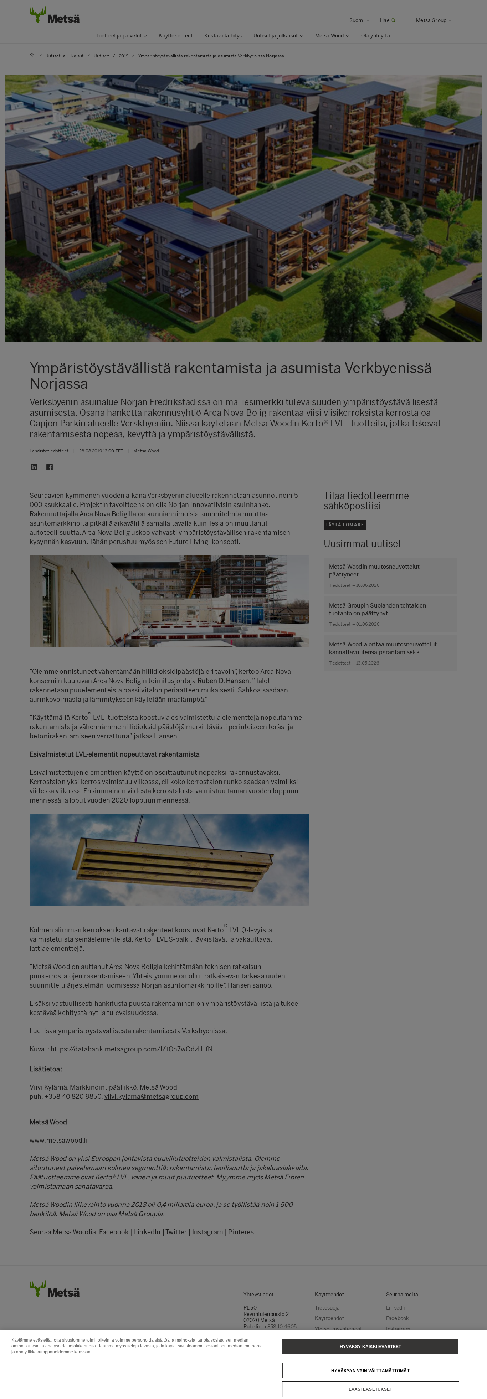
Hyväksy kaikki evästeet (370, 1346)
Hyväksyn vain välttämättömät (370, 1370)
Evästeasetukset (371, 1389)
